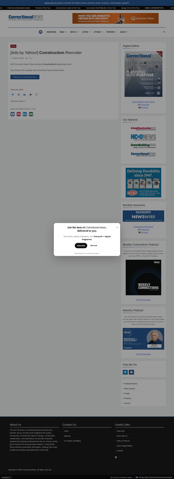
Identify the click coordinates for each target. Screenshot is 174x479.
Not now (93, 245)
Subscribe (81, 245)
